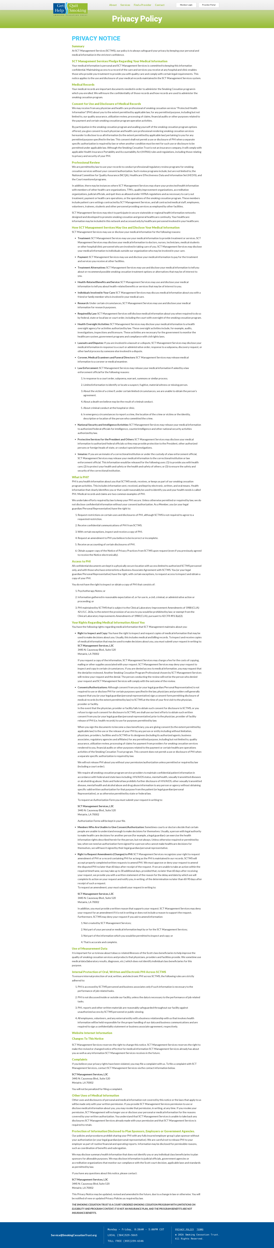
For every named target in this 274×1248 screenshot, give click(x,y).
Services (125, 5)
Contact (160, 5)
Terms (200, 1229)
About (113, 5)
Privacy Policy (184, 1229)
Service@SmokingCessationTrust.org (74, 1235)
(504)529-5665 (127, 1235)
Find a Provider (142, 5)
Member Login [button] (186, 5)
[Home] (70, 9)
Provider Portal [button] (209, 5)
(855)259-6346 (133, 1241)
